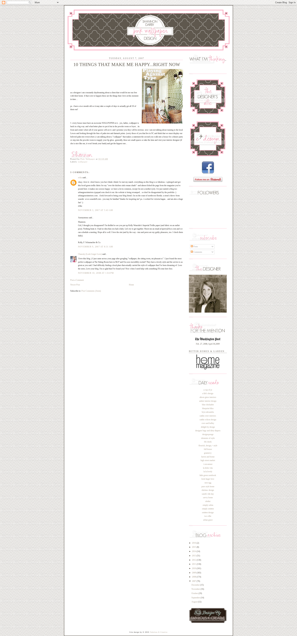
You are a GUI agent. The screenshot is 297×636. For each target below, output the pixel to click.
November (196, 589)
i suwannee (207, 464)
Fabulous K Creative (159, 632)
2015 (194, 547)
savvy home (208, 497)
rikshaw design (208, 490)
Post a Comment (77, 280)
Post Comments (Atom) (91, 291)
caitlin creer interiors (208, 416)
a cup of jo (208, 390)
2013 (194, 555)
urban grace (208, 520)
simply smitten (208, 508)
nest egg (208, 483)
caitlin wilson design (208, 419)
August (194, 602)
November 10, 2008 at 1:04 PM (96, 273)
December (195, 585)
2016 (194, 543)
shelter (208, 501)
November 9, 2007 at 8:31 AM (95, 246)
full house (208, 449)
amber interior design (207, 401)
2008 (194, 577)
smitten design (208, 512)
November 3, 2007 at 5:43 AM (95, 210)
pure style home (207, 486)
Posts (195, 246)
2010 (194, 568)
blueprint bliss (208, 408)
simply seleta (208, 505)
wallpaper (82, 162)
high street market (208, 460)
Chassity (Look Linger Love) (90, 254)
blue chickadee (208, 404)
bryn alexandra (208, 412)
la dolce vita (208, 468)
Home (131, 285)
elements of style (208, 438)
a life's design (207, 393)
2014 (194, 551)
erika (80, 177)
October (195, 593)
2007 (194, 581)
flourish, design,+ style (208, 445)
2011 (194, 564)
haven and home (207, 457)
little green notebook (208, 475)
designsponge (207, 434)
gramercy (208, 453)
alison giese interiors (208, 397)
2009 (194, 572)
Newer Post (75, 285)
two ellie (207, 516)
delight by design (208, 427)
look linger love (207, 479)
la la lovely (208, 471)
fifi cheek (208, 442)
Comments (197, 252)
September (196, 597)
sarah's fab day (208, 494)
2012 (194, 560)
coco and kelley (208, 423)
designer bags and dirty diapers (208, 430)
